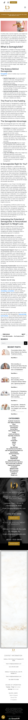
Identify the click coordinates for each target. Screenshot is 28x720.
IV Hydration (14, 440)
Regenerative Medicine (14, 465)
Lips (14, 445)
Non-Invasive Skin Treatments (14, 463)
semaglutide (14, 467)
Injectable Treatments (14, 435)
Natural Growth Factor (14, 460)
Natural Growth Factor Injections (14, 462)
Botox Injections (14, 426)
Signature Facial (14, 468)
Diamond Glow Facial (14, 430)
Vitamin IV (14, 473)
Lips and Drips (14, 447)
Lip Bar (14, 444)
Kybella (14, 442)
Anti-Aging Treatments (14, 422)
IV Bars (14, 437)
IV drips (14, 439)
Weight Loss (14, 475)
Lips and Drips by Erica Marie (14, 448)
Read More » (14, 357)
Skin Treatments (14, 470)
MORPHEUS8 (14, 458)
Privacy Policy (12, 712)
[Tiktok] (4, 2)
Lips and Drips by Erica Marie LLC (14, 450)
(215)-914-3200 (14, 514)
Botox (14, 424)
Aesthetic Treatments (14, 421)
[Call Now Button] (3, 717)
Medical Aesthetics (14, 453)
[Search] (25, 343)
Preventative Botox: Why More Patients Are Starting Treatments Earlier (19, 352)
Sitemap (16, 712)
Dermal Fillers (14, 429)
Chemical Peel (14, 427)
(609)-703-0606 (14, 540)
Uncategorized (14, 471)
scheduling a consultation (7, 291)
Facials (14, 432)
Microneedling (14, 457)
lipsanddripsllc (14, 452)
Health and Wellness (14, 434)
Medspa (14, 455)
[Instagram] (8, 2)
